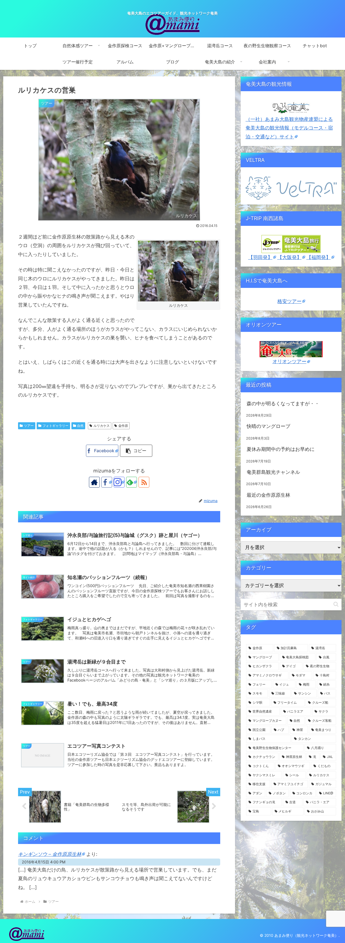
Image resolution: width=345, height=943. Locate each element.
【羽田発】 (260, 257)
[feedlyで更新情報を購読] (131, 482)
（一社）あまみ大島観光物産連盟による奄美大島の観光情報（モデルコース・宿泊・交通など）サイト (289, 127)
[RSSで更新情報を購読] (144, 482)
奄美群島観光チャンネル (273, 472)
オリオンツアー (289, 361)
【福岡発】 (318, 257)
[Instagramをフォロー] (119, 482)
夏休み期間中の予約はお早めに (281, 449)
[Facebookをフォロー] (106, 482)
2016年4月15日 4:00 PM (43, 862)
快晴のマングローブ (268, 426)
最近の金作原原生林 (268, 495)
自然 (80, 426)
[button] (136, 451)
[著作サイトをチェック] (94, 482)
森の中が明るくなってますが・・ (283, 403)
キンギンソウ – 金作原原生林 (49, 854)
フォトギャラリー (55, 426)
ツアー (29, 426)
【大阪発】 (289, 257)
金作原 (123, 426)
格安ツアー (289, 301)
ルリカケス (102, 426)
